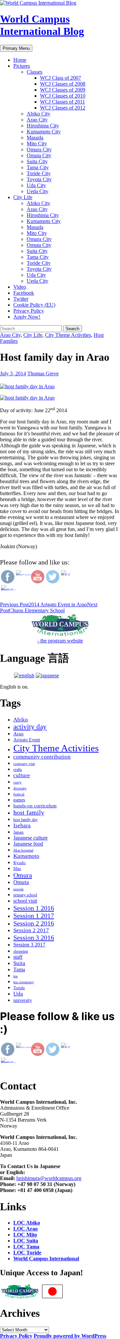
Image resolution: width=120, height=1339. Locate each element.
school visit (25, 901)
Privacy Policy (28, 311)
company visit (24, 764)
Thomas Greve (43, 373)
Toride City (39, 173)
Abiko (20, 719)
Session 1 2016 (33, 908)
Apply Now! (26, 317)
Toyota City (39, 179)
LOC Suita (25, 1240)
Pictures (21, 66)
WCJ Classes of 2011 (62, 102)
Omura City (39, 149)
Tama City (38, 167)
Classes (34, 72)
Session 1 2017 (33, 915)
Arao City (37, 119)
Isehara (22, 825)
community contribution (42, 757)
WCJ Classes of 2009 (62, 90)
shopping (20, 951)
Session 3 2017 (29, 944)
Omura (22, 875)
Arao (18, 733)
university (22, 1000)
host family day (25, 819)
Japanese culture (30, 838)
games (19, 799)
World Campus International (46, 1258)
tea (15, 976)
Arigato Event (26, 739)
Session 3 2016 (33, 937)
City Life (22, 197)
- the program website (60, 640)
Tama (19, 969)
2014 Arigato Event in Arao (43, 604)
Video (19, 287)
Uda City (36, 185)
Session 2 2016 (33, 923)
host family (28, 812)
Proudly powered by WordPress (70, 1336)
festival (18, 794)
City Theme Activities (68, 335)
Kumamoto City (44, 131)
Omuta (21, 882)
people (18, 889)
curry (17, 782)
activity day (30, 726)
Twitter (20, 299)
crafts (17, 769)
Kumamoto (26, 856)
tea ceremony (23, 982)
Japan (18, 832)
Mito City (37, 143)
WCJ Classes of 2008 (62, 84)
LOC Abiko (26, 1223)
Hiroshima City (43, 125)
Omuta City (39, 155)
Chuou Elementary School (48, 607)
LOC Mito (25, 1234)
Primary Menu (16, 48)
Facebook (23, 293)
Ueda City (37, 191)
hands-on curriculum (35, 805)
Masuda (35, 137)
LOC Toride (27, 1252)
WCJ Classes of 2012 (62, 108)
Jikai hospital (23, 850)
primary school (25, 895)
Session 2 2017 (31, 930)
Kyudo (19, 862)
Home (19, 60)
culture (21, 775)
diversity (20, 788)
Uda (18, 994)
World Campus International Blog (42, 25)
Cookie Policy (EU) (34, 305)
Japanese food (28, 844)
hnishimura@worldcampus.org (48, 1178)
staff (17, 957)
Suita (19, 963)
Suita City (37, 161)
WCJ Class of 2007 (60, 78)
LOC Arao (25, 1228)
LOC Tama (26, 1246)
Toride (19, 987)
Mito (17, 868)
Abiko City (38, 113)
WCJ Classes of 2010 (62, 96)
